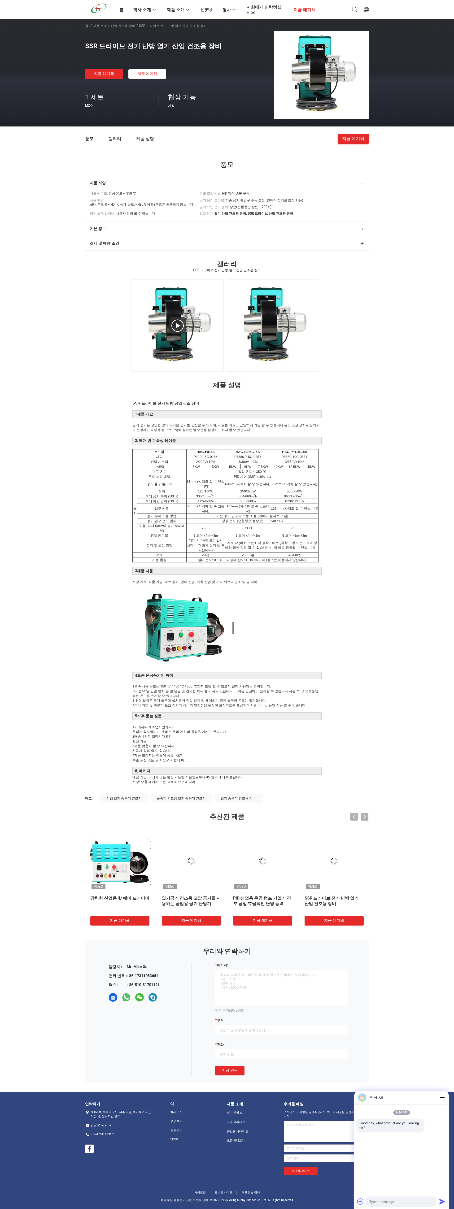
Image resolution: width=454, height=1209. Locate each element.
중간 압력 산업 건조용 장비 (258, 898)
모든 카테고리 (236, 1140)
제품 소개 (100, 26)
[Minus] (442, 1097)
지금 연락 (230, 1070)
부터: (221, 1020)
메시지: (222, 965)
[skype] (152, 997)
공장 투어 (176, 1121)
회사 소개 (176, 1112)
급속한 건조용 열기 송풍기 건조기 (181, 798)
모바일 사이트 (223, 1192)
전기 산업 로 (235, 1112)
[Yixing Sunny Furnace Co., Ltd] (99, 8)
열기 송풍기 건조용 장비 (238, 798)
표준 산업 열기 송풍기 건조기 (332, 898)
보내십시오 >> (301, 1170)
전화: (221, 1044)
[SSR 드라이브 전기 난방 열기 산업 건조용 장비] (321, 75)
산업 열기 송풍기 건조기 (124, 798)
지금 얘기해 (104, 73)
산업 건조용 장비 (123, 26)
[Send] (442, 1201)
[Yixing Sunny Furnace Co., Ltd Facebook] (89, 1149)
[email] (113, 997)
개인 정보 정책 (250, 1192)
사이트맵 (200, 1192)
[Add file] (360, 1201)
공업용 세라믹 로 (237, 1131)
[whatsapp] (126, 997)
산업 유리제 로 (236, 1122)
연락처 (174, 1139)
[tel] (166, 997)
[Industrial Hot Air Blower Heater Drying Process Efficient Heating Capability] (177, 325)
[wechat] (139, 997)
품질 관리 (176, 1130)
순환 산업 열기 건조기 (182, 898)
